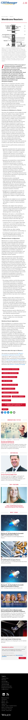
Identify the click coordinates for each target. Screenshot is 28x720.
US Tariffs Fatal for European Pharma (10, 560)
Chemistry (11, 558)
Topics (11, 16)
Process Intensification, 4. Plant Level (16, 360)
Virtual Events (7, 708)
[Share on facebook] (2, 412)
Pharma (8, 531)
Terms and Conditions (9, 705)
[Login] (23, 3)
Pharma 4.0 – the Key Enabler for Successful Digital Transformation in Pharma (12, 585)
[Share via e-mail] (14, 412)
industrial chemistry (10, 392)
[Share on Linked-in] (8, 412)
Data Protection (7, 707)
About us (5, 701)
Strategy (5, 681)
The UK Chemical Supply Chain (9, 474)
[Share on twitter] (5, 412)
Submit (22, 658)
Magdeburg (6, 396)
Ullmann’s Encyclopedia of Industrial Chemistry (13, 405)
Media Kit (5, 702)
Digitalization (7, 687)
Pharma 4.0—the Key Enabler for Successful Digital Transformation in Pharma (12, 534)
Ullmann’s (6, 400)
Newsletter (5, 697)
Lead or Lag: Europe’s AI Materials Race (11, 639)
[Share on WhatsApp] (11, 412)
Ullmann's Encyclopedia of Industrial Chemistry (12, 354)
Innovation (10, 637)
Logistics (5, 689)
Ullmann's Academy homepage (17, 364)
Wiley (5, 409)
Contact (4, 699)
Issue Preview (6, 710)
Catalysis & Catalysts (10, 369)
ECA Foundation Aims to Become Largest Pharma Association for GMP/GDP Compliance (13, 610)
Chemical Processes (9, 377)
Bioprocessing (6, 686)
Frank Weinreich (8, 388)
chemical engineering (10, 373)
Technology (5, 684)
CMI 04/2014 (7, 380)
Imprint (4, 704)
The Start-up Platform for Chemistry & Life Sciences (7, 442)
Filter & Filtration (9, 384)
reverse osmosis (18, 396)
